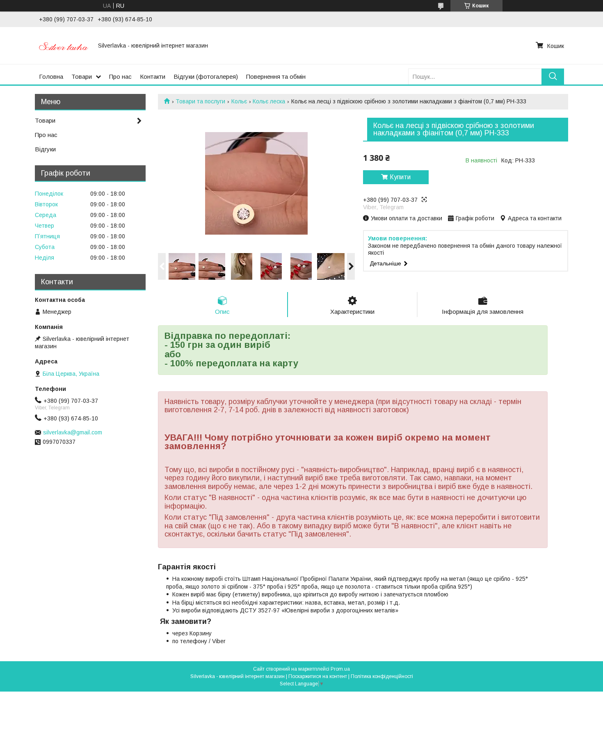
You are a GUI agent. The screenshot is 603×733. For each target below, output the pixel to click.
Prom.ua (340, 669)
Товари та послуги (200, 101)
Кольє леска (269, 101)
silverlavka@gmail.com (72, 432)
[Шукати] (552, 76)
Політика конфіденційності (382, 676)
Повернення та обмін (276, 76)
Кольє (239, 101)
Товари (81, 76)
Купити (400, 177)
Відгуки (45, 149)
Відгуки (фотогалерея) (206, 76)
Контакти (152, 76)
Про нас (120, 76)
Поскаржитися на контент (317, 676)
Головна (51, 76)
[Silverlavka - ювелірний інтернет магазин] (63, 45)
